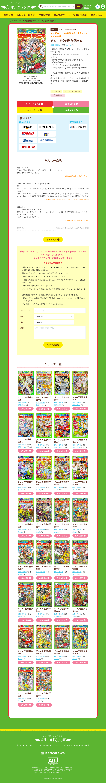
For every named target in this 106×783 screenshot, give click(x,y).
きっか (68, 45)
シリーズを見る (33, 103)
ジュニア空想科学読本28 (79, 652)
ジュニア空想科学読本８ (79, 440)
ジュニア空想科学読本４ (79, 398)
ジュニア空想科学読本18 (43, 567)
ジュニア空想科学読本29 (25, 694)
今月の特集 (44, 14)
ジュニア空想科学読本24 (79, 609)
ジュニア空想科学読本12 (79, 483)
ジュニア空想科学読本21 (25, 609)
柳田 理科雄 (55, 45)
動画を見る (96, 14)
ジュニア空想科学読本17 (25, 567)
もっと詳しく (33, 110)
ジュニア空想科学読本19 (61, 567)
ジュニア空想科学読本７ (61, 440)
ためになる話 (56, 91)
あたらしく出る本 (26, 14)
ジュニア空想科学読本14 (43, 525)
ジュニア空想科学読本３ (61, 398)
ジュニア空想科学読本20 (79, 567)
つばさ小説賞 (80, 14)
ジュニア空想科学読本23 (61, 609)
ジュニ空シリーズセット (72, 91)
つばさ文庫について (26, 745)
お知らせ (8, 14)
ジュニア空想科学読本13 (25, 525)
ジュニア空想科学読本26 (43, 652)
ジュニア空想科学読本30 (43, 694)
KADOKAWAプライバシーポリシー (74, 745)
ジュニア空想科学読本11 (61, 483)
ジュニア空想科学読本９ (25, 483)
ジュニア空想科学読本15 (61, 525)
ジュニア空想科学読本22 (43, 609)
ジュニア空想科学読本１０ (43, 483)
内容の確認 (52, 344)
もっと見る (52, 239)
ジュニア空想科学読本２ (43, 398)
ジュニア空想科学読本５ (25, 440)
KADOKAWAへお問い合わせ (48, 745)
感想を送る (70, 110)
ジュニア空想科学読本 (27, 20)
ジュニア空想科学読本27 (47, 20)
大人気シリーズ (62, 14)
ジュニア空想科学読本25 (25, 652)
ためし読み (70, 103)
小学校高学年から (58, 95)
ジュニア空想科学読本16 (79, 525)
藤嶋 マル (21, 405)
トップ (10, 20)
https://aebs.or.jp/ (56, 772)
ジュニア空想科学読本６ (43, 440)
